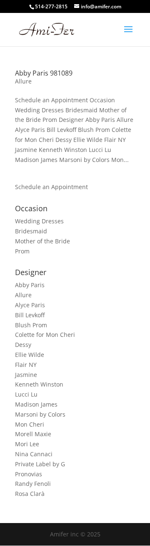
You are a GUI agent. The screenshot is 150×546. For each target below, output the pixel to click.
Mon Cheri (29, 424)
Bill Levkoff (30, 315)
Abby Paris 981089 (43, 73)
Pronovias (28, 474)
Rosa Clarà (30, 494)
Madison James (36, 404)
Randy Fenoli (33, 484)
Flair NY (26, 365)
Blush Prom (31, 325)
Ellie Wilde (29, 355)
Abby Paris (30, 285)
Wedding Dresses (39, 221)
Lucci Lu (26, 394)
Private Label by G (40, 464)
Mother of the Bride (42, 241)
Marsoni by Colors (40, 414)
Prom (22, 251)
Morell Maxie (33, 434)
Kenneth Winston (39, 384)
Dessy (23, 345)
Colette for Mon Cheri (45, 335)
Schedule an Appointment (51, 187)
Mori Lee (27, 444)
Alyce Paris (30, 305)
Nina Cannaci (33, 454)
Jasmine (26, 375)
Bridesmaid (31, 231)
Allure (23, 81)
